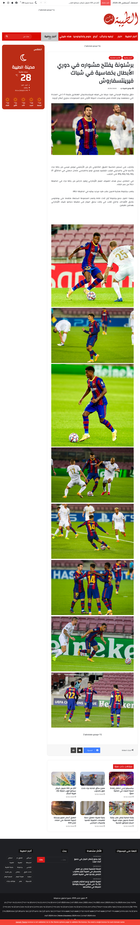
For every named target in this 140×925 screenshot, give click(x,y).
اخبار (120, 36)
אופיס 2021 (88, 902)
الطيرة (12, 862)
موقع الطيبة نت (126, 88)
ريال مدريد (8, 871)
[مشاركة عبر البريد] (80, 750)
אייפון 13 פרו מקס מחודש (43, 907)
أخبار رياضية (50, 36)
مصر (20, 881)
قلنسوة (28, 881)
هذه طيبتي (65, 36)
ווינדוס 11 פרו (41, 902)
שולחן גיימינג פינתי (90, 907)
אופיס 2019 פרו (120, 902)
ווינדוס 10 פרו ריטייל (29, 902)
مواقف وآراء (11, 881)
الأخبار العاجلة (115, 57)
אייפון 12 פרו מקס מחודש (128, 911)
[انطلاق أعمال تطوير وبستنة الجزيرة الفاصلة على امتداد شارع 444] (63, 808)
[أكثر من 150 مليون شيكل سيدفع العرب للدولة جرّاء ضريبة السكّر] (63, 779)
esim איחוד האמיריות (62, 911)
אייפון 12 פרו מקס (27, 907)
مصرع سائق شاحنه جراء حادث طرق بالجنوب (93, 790)
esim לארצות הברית (87, 911)
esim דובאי (74, 911)
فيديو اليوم (8, 876)
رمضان (18, 871)
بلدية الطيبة (9, 867)
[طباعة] (73, 750)
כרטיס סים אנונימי (123, 907)
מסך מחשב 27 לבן (36, 911)
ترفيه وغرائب (106, 36)
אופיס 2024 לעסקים (89, 915)
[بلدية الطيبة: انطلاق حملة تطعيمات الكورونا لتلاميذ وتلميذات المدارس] (92, 808)
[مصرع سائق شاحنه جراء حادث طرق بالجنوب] (92, 779)
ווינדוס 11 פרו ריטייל (14, 902)
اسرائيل (28, 857)
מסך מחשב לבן (48, 911)
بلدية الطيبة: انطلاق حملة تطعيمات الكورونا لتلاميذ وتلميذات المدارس (94, 820)
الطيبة (20, 862)
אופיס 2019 (110, 902)
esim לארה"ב (100, 911)
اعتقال (10, 857)
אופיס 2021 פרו (99, 902)
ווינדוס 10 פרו (52, 902)
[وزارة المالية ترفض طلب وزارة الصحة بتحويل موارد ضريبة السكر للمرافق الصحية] (121, 808)
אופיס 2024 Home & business (69, 915)
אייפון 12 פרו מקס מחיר (12, 907)
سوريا (29, 876)
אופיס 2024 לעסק (50, 915)
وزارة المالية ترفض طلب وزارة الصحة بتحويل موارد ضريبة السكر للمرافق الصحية (70, 2)
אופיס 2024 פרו (9, 911)
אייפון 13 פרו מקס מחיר (61, 907)
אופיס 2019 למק (64, 902)
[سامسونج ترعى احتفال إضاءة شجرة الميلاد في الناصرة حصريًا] (121, 779)
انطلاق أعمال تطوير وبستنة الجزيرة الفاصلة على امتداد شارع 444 (65, 820)
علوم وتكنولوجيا (82, 36)
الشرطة (28, 862)
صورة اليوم (20, 876)
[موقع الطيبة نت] (121, 19)
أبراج (95, 36)
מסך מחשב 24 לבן (22, 911)
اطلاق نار (19, 857)
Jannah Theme (21, 922)
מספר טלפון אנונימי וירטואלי (106, 907)
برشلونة (20, 867)
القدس (29, 867)
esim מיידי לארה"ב (112, 911)
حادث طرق (27, 871)
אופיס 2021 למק (77, 902)
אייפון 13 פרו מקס (76, 907)
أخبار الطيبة (131, 36)
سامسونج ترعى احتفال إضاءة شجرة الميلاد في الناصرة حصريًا (122, 791)
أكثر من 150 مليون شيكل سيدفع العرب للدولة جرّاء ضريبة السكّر (65, 791)
